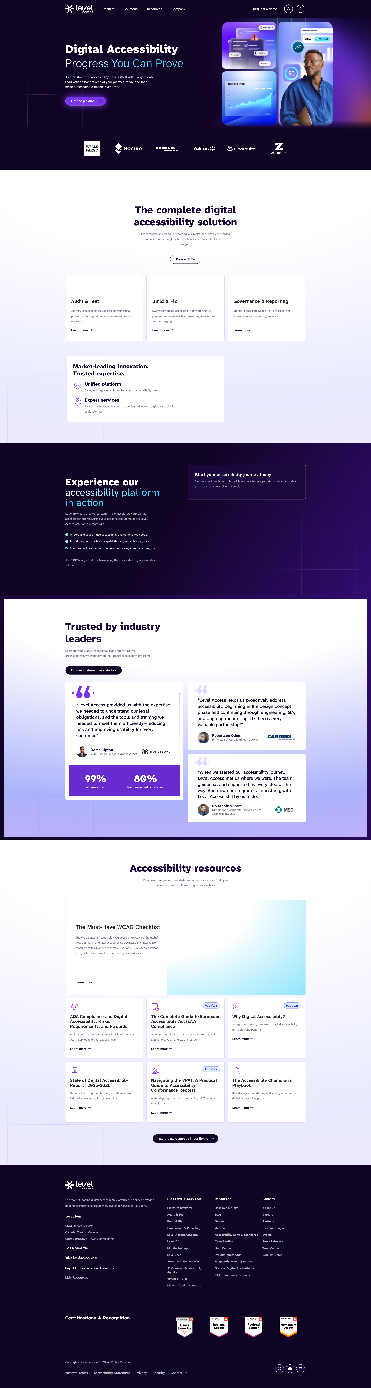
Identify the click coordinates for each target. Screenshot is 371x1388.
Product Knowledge (228, 1255)
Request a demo (265, 9)
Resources (154, 9)
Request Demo (272, 1255)
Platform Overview (179, 1208)
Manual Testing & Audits (184, 1285)
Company (178, 9)
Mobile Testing (177, 1248)
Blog (218, 1215)
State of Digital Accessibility (234, 1268)
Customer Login (273, 1228)
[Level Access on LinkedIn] (300, 1368)
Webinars (221, 1228)
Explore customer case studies (93, 670)
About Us (268, 1208)
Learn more (81, 331)
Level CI (173, 1241)
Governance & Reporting (183, 1228)
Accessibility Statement (112, 1373)
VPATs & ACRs (177, 1279)
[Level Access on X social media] (279, 1368)
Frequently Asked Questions (234, 1261)
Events (267, 1235)
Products (107, 9)
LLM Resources (76, 1277)
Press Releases (272, 1241)
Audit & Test (175, 1215)
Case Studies (224, 1241)
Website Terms (76, 1373)
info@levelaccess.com (81, 1257)
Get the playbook (83, 101)
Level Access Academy (182, 1235)
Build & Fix (174, 1221)
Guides (219, 1221)
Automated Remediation (183, 1261)
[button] (288, 8)
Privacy (141, 1373)
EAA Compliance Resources (233, 1275)
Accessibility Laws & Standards (236, 1235)
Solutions (131, 9)
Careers (267, 1215)
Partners (268, 1221)
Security (159, 1373)
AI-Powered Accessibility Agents (184, 1270)
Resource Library (226, 1208)
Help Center (223, 1248)
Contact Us (179, 1373)
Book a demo (185, 259)
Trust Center (270, 1248)
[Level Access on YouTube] (290, 1368)
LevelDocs (174, 1255)
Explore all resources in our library (183, 1138)
